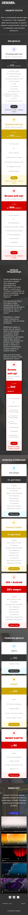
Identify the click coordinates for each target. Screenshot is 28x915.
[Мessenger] (14, 897)
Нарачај (14, 106)
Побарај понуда (14, 514)
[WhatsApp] (18, 897)
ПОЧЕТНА (5, 903)
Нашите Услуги (16, 903)
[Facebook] (10, 897)
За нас (10, 903)
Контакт (23, 903)
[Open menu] (25, 3)
